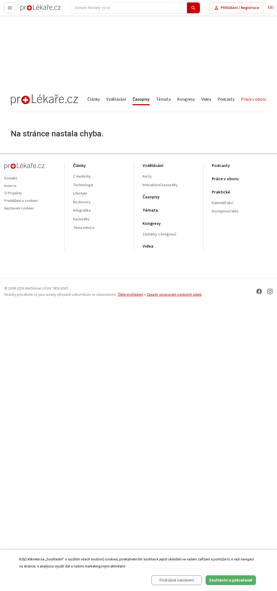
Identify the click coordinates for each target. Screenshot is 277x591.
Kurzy (147, 176)
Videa (206, 99)
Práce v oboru (253, 99)
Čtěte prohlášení (130, 295)
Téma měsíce (84, 228)
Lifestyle (80, 193)
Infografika (82, 210)
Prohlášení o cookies (21, 200)
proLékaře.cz (31, 10)
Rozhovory (82, 202)
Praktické (221, 192)
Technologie (83, 185)
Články (93, 99)
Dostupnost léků (225, 211)
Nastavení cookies (19, 208)
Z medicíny (82, 176)
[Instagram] (270, 291)
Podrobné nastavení (177, 580)
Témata (163, 99)
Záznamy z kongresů (159, 234)
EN (270, 8)
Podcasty (226, 99)
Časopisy (141, 99)
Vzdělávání (116, 99)
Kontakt (10, 178)
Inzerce (10, 186)
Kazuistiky (81, 219)
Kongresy (186, 99)
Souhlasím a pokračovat (230, 580)
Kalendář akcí (222, 203)
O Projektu (13, 193)
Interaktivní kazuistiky (160, 185)
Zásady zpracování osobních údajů (174, 295)
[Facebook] (259, 291)
